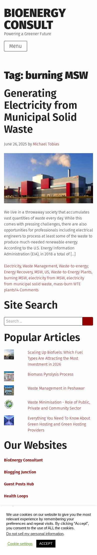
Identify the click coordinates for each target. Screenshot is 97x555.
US (47, 272)
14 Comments (27, 290)
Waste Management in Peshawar (56, 388)
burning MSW (15, 278)
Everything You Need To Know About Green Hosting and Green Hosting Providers (59, 424)
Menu (15, 46)
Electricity (12, 266)
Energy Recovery (18, 272)
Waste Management (40, 266)
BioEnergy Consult (35, 19)
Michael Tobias (46, 144)
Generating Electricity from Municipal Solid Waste (40, 111)
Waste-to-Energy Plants (71, 272)
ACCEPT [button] (45, 544)
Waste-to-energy (73, 266)
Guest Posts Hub (19, 484)
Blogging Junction (20, 472)
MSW (38, 272)
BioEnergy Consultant (23, 460)
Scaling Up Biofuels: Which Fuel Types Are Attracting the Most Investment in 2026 (55, 358)
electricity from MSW (47, 278)
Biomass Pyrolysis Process (50, 374)
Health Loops (16, 496)
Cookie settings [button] (20, 544)
